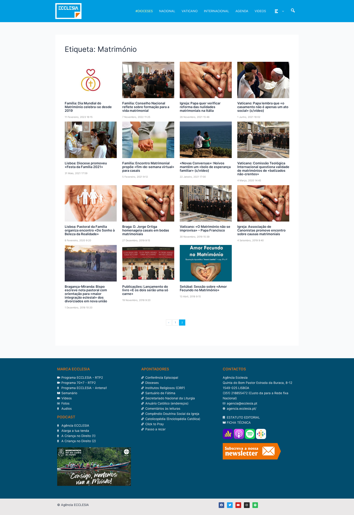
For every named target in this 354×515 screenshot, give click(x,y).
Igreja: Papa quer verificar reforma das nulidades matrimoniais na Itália (200, 107)
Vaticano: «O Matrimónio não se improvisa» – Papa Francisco (205, 228)
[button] (282, 11)
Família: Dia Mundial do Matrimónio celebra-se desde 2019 (88, 107)
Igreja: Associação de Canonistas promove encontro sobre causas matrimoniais (261, 230)
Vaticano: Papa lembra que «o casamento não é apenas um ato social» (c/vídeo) (262, 107)
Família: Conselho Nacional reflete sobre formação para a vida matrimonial (145, 107)
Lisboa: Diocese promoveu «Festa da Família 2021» (86, 165)
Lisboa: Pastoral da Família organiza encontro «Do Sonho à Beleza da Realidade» (90, 230)
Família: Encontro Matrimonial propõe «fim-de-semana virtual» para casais (148, 166)
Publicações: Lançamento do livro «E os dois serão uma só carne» (145, 290)
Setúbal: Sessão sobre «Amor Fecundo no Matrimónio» (203, 288)
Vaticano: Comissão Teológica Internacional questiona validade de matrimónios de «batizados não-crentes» (263, 168)
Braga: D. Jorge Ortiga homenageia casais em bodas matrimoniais (145, 230)
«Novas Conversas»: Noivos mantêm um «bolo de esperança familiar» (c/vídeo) (205, 166)
